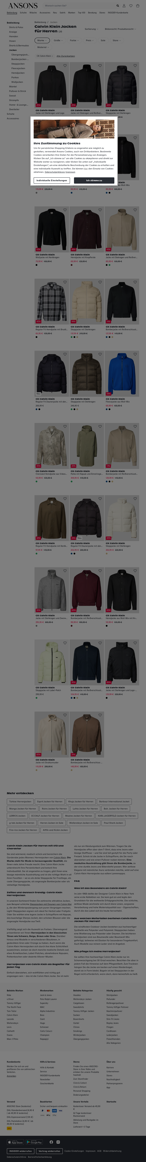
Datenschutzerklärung (55, 172)
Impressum (70, 172)
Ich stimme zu (94, 180)
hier (86, 169)
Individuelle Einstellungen (51, 180)
